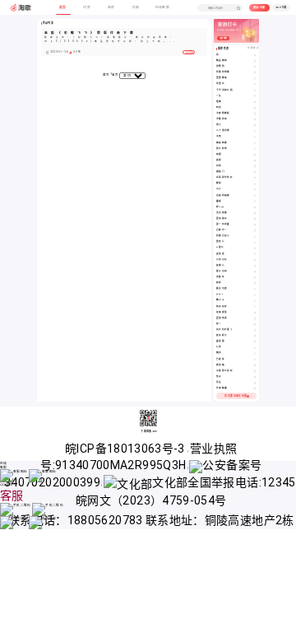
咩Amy (220, 207)
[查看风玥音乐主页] (255, 166)
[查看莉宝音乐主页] (255, 107)
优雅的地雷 (223, 72)
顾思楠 (220, 365)
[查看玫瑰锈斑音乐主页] (255, 312)
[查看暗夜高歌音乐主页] (255, 143)
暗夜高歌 (221, 143)
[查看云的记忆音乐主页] (255, 260)
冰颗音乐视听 (224, 371)
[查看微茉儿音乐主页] (255, 242)
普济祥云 (221, 335)
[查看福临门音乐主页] (255, 172)
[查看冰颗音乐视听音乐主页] (255, 371)
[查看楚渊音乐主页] (255, 102)
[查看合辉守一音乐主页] (255, 230)
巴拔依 (220, 359)
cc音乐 (220, 247)
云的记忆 (221, 259)
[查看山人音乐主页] (255, 189)
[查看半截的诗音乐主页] (255, 119)
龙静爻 (220, 277)
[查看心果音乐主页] (255, 347)
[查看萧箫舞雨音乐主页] (255, 78)
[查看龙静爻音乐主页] (255, 277)
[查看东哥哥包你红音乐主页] (255, 177)
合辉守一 (221, 230)
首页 (106, 75)
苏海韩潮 (221, 388)
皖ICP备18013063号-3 (126, 448)
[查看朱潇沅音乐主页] (255, 84)
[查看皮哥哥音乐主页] (255, 254)
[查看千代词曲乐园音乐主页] (255, 90)
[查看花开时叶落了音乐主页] (255, 330)
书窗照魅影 (223, 113)
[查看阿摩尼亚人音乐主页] (255, 236)
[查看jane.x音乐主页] (255, 294)
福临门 (220, 171)
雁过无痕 (221, 288)
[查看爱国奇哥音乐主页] (255, 318)
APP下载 (281, 7)
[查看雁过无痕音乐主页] (255, 289)
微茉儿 (220, 241)
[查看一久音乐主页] (255, 96)
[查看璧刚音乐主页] (255, 183)
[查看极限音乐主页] (255, 160)
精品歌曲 (221, 60)
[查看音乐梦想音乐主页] (255, 149)
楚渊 (219, 101)
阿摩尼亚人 (223, 236)
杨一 (219, 324)
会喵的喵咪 (223, 195)
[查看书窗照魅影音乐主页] (255, 113)
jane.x (219, 294)
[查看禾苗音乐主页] (255, 136)
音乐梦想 (221, 148)
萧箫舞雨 (221, 78)
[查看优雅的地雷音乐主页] (255, 72)
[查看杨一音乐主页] (255, 324)
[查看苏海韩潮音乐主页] (255, 388)
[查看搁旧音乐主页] (255, 353)
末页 (115, 75)
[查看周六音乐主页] (255, 125)
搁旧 (219, 352)
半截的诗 (221, 119)
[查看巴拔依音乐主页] (255, 359)
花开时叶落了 (224, 329)
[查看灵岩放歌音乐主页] (255, 213)
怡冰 (219, 376)
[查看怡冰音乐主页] (255, 377)
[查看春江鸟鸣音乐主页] (255, 271)
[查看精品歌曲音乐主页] (255, 61)
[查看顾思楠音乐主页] (255, 365)
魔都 (219, 201)
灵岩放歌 (221, 213)
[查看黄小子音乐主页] (255, 300)
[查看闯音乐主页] (255, 55)
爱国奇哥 (221, 318)
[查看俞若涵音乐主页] (255, 66)
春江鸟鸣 (221, 271)
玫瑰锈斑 (221, 312)
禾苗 (219, 136)
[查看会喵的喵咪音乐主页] (255, 196)
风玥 (219, 166)
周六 (219, 124)
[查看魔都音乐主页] (255, 201)
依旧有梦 (221, 306)
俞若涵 (220, 66)
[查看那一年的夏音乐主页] (255, 224)
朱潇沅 (220, 83)
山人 (219, 189)
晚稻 (219, 154)
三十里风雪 (223, 130)
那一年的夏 (223, 224)
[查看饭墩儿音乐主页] (255, 266)
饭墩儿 (220, 265)
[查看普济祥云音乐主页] (255, 335)
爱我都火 (221, 218)
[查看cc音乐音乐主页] (255, 247)
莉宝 (219, 107)
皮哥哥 (220, 254)
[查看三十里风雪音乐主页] (255, 131)
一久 (219, 96)
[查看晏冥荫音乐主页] (255, 341)
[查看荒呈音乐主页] (255, 382)
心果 (219, 347)
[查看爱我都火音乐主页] (255, 219)
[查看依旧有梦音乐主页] (255, 307)
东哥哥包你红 (224, 177)
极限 (219, 160)
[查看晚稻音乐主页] (255, 154)
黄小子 (220, 300)
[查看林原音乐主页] (255, 283)
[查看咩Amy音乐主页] (255, 207)
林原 (219, 282)
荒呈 (219, 382)
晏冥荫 (220, 341)
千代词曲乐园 (224, 90)
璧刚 (219, 183)
